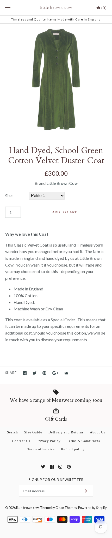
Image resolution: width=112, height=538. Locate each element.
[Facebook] (52, 467)
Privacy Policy (48, 441)
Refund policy (73, 449)
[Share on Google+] (55, 373)
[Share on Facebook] (25, 373)
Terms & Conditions (83, 441)
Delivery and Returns (66, 432)
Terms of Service (41, 449)
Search (12, 432)
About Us (97, 432)
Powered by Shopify (92, 508)
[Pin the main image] (44, 373)
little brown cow (27, 508)
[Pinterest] (69, 467)
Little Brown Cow (62, 183)
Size (9, 195)
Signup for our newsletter (56, 480)
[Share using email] (66, 373)
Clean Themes (66, 508)
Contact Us (21, 441)
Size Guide (33, 432)
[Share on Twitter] (34, 373)
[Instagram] (60, 467)
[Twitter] (43, 467)
